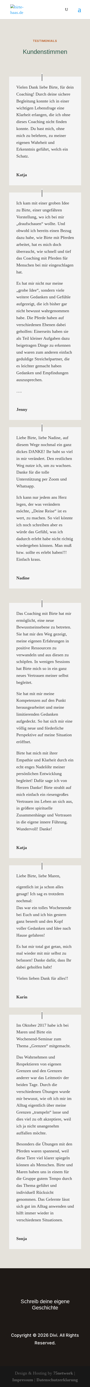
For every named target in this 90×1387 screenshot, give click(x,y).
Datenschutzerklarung (57, 1379)
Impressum (22, 1379)
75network (63, 1373)
